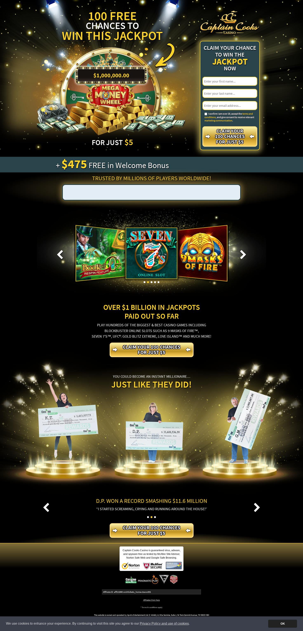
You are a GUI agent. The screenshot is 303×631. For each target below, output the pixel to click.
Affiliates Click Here (151, 600)
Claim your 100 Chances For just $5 (230, 136)
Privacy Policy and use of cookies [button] (164, 623)
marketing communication (218, 120)
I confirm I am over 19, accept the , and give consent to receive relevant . (229, 117)
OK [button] (283, 623)
